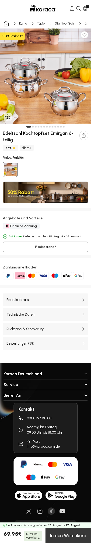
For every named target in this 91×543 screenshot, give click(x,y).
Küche (23, 23)
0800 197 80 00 (39, 418)
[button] (28, 127)
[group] (45, 76)
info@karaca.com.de (43, 446)
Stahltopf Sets (64, 23)
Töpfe (41, 23)
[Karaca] (36, 8)
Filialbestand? (45, 247)
